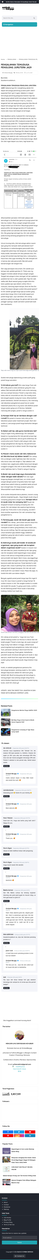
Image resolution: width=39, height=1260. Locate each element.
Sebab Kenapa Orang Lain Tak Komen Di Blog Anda (19, 1175)
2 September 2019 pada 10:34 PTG (20, 748)
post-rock (9, 951)
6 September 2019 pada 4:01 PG (22, 890)
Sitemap (6, 1209)
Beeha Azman (8, 890)
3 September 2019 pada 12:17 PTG (21, 848)
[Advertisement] (20, 43)
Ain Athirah (7, 748)
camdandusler (8, 790)
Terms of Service (9, 1224)
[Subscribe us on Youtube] (30, 1131)
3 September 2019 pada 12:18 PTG (21, 862)
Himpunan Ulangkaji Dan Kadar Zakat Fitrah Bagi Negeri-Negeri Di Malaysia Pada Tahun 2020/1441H (23, 1160)
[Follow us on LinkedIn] (30, 1135)
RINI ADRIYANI (8, 934)
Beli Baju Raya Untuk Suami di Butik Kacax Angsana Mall (22, 721)
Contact (6, 1205)
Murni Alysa (7, 848)
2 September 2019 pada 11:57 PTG (22, 818)
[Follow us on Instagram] (19, 1135)
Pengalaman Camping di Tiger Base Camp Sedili (22, 731)
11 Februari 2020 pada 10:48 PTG (22, 950)
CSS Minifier (7, 1218)
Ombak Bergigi (11, 774)
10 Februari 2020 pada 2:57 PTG (22, 934)
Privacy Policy (8, 1222)
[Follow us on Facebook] (8, 1131)
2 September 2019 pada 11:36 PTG (23, 790)
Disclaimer (7, 1207)
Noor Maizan (8, 818)
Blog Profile (7, 1220)
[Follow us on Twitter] (19, 1131)
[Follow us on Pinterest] (8, 1135)
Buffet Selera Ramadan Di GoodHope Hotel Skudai (21, 2)
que (4, 977)
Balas (7, 766)
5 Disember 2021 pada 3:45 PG (14, 977)
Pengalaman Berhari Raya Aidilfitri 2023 (24, 710)
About (6, 1202)
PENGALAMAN (19, 72)
